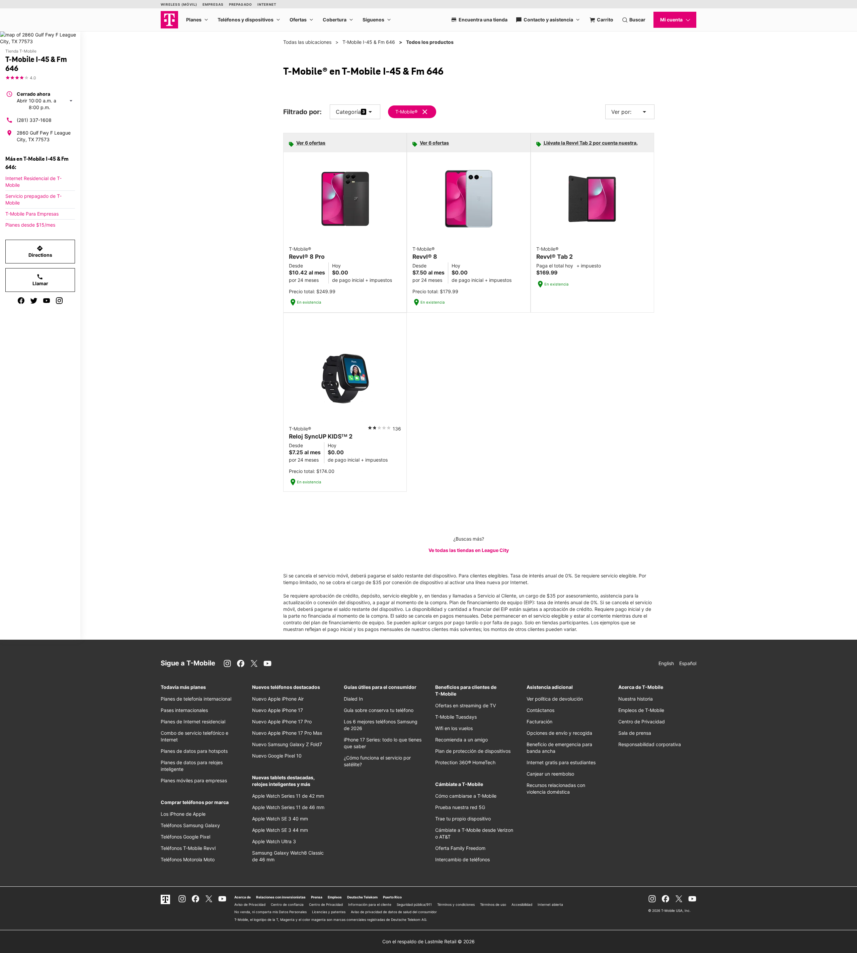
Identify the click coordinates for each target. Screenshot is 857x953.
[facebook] (21, 301)
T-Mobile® (406, 111)
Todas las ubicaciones (307, 42)
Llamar (40, 279)
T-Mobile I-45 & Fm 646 (368, 42)
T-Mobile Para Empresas (32, 214)
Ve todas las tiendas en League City (468, 550)
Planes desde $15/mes (30, 225)
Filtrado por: (302, 111)
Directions (40, 251)
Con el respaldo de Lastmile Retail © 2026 (428, 941)
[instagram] (59, 301)
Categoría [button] (348, 111)
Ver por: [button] (629, 112)
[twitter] (34, 301)
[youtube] (47, 301)
